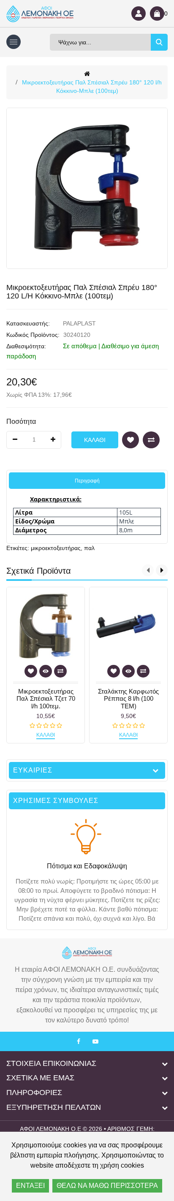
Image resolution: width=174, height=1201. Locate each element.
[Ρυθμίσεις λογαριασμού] (138, 13)
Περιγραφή (87, 481)
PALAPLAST (79, 323)
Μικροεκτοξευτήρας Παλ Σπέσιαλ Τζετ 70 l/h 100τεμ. (45, 699)
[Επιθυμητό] (130, 439)
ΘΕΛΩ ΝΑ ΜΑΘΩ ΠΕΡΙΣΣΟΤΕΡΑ (107, 1185)
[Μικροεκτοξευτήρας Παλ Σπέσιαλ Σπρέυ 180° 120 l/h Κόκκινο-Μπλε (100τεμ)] (87, 188)
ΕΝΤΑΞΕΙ (30, 1185)
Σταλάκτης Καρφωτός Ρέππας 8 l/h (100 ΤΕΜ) (128, 699)
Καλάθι (95, 439)
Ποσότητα (21, 421)
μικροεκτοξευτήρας (56, 548)
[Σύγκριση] (151, 439)
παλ (89, 548)
